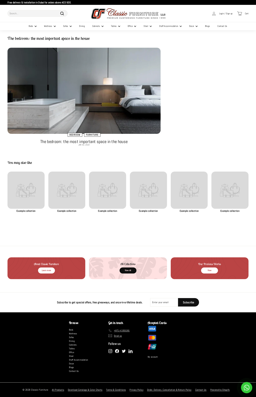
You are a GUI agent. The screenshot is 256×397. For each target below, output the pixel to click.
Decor (192, 26)
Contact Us (222, 26)
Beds (31, 26)
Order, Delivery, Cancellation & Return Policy (169, 389)
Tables (114, 26)
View (209, 270)
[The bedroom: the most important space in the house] (84, 91)
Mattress (48, 26)
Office (130, 26)
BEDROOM (75, 134)
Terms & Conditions (116, 389)
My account (153, 356)
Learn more (46, 270)
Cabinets (96, 26)
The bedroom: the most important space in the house (84, 141)
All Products (58, 389)
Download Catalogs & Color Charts (85, 389)
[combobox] (37, 13)
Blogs (207, 26)
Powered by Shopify (220, 389)
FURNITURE (92, 134)
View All (128, 270)
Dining (82, 26)
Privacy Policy (136, 389)
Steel (146, 26)
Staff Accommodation (169, 26)
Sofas (66, 26)
